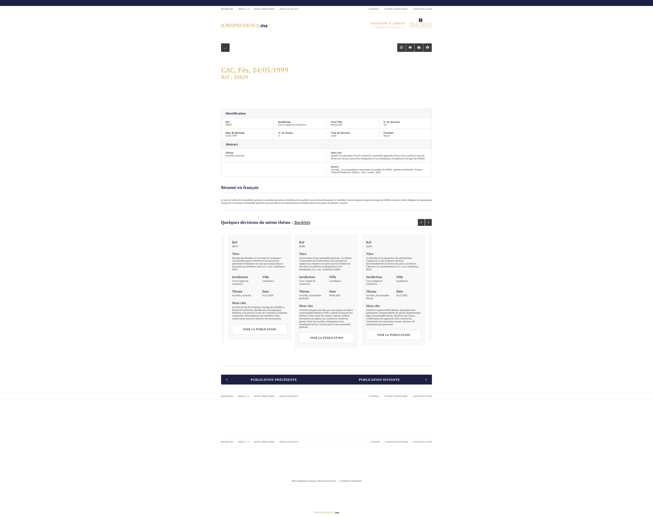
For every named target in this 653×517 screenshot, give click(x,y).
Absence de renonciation (268, 318)
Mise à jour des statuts (320, 315)
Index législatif (288, 9)
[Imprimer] (427, 47)
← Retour (225, 49)
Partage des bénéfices (273, 307)
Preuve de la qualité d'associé (409, 155)
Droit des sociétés (316, 321)
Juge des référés (341, 315)
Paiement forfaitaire (242, 310)
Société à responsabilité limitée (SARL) (326, 311)
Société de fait (239, 307)
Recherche (227, 9)
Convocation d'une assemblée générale (325, 326)
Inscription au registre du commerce (318, 318)
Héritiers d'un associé (243, 312)
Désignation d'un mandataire (376, 158)
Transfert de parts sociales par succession (320, 310)
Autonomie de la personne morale (383, 321)
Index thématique (264, 9)
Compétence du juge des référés (408, 158)
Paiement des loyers (404, 315)
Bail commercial (403, 318)
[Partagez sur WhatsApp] (401, 47)
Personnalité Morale (377, 297)
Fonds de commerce (266, 312)
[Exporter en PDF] (419, 47)
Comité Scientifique (396, 9)
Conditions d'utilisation (351, 481)
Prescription (254, 307)
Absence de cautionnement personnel (390, 323)
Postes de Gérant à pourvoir (345, 158)
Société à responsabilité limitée (382, 310)
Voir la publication (259, 329)
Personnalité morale (382, 315)
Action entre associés (243, 318)
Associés (240, 155)
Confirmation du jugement (380, 318)
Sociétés (229, 155)
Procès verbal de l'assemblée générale (373, 155)
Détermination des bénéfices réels (262, 315)
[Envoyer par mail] (410, 47)
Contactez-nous (422, 9)
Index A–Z (243, 9)
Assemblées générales (310, 297)
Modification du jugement (267, 310)
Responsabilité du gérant (393, 312)
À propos (373, 9)
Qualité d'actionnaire (342, 155)
